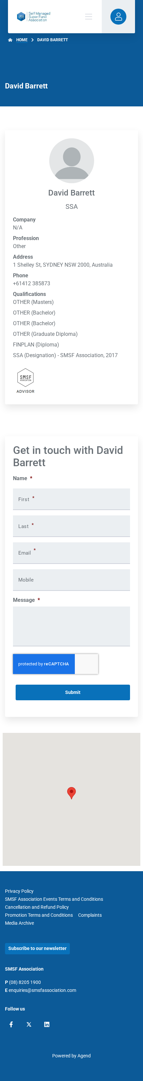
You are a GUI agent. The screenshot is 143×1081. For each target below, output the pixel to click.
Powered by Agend (71, 1055)
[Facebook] (11, 1024)
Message (26, 600)
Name (22, 478)
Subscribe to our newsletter (37, 948)
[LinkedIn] (46, 1024)
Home (22, 40)
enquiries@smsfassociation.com (42, 990)
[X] (29, 1024)
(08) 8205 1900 (25, 982)
